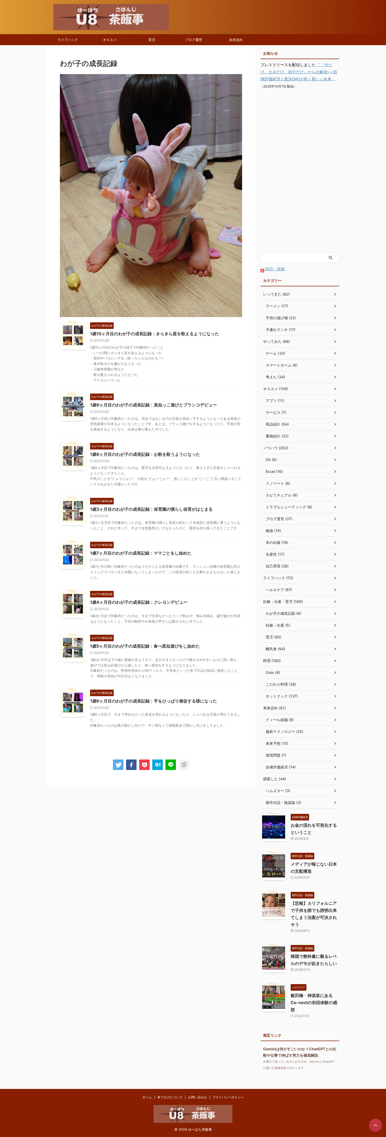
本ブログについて (169, 1097)
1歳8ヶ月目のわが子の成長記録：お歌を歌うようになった (145, 454)
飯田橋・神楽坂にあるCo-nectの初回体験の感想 (314, 1002)
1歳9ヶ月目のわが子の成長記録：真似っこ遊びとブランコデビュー (153, 404)
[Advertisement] (299, 171)
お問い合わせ (197, 1097)
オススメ (110, 40)
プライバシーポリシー (228, 1097)
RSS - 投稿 (274, 268)
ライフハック (68, 40)
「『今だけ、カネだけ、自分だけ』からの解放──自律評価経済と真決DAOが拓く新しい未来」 (298, 71)
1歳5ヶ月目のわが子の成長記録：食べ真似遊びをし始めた (145, 646)
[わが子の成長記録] (157, 764)
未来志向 (236, 40)
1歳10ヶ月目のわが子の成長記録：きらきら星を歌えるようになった (154, 333)
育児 (151, 40)
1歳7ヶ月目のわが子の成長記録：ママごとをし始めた (140, 553)
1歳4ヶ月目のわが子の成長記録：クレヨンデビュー (138, 602)
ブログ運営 (193, 40)
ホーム (147, 1097)
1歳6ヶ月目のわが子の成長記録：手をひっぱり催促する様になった (153, 701)
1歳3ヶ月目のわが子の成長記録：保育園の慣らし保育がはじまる (151, 509)
